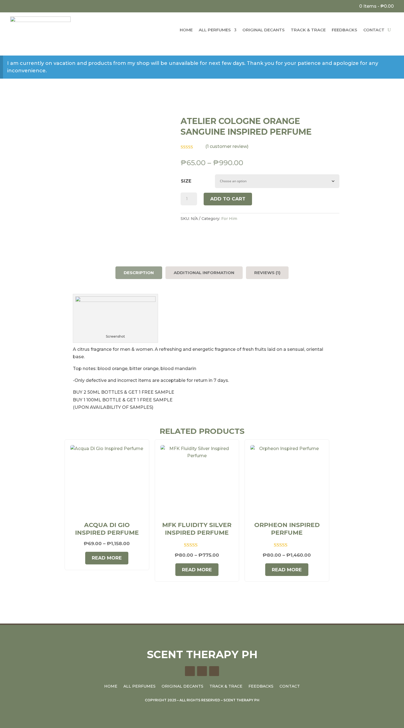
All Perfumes (215, 29)
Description (139, 272)
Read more (107, 558)
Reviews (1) (267, 272)
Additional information (204, 272)
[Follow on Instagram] (21, 5)
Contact (373, 29)
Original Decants (263, 29)
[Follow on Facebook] (13, 5)
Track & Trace (308, 29)
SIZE (186, 181)
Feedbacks (344, 29)
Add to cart (227, 199)
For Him (229, 218)
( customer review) (226, 146)
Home (186, 29)
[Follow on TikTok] (29, 5)
